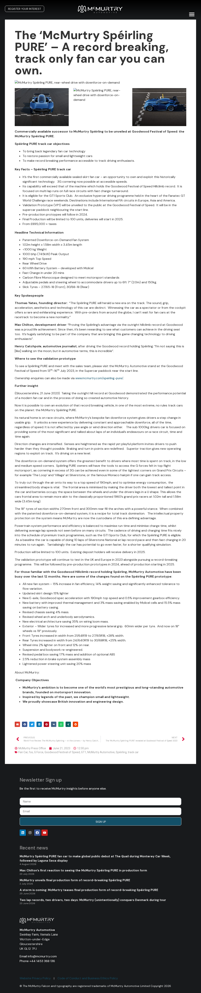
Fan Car (23, 752)
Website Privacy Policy (35, 978)
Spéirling (121, 752)
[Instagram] (30, 833)
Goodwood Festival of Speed (62, 752)
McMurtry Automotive (101, 752)
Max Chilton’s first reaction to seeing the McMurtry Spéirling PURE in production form (83, 870)
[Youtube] (44, 833)
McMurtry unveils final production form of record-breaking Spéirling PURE (75, 880)
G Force (38, 752)
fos (31, 752)
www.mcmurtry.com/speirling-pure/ (99, 378)
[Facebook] (37, 833)
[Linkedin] (23, 833)
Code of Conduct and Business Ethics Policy (88, 978)
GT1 (83, 752)
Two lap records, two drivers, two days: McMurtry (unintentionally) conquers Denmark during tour (93, 900)
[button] (191, 14)
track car (133, 752)
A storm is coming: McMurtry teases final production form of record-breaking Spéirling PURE (89, 890)
